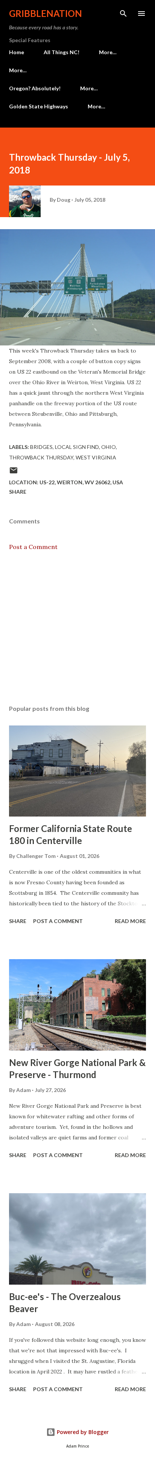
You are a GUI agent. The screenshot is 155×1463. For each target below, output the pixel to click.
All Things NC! (61, 52)
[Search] (123, 13)
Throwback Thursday (41, 457)
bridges (41, 447)
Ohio (108, 447)
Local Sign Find (77, 447)
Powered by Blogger (82, 1432)
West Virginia (96, 457)
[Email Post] (13, 473)
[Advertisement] (77, 628)
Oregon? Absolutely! (35, 88)
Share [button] (17, 491)
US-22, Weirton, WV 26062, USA (81, 482)
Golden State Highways (38, 106)
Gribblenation (45, 13)
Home (16, 52)
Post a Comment (33, 547)
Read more (130, 921)
